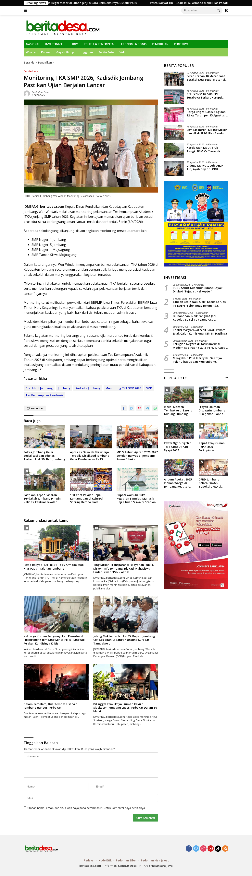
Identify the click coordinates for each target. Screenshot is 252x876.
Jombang (64, 388)
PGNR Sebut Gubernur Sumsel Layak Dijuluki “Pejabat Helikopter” (197, 289)
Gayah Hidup (65, 52)
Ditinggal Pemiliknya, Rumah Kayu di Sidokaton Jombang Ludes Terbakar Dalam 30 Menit (125, 707)
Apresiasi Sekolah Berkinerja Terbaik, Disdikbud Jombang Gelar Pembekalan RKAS (89, 455)
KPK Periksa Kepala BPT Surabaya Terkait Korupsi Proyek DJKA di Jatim (204, 95)
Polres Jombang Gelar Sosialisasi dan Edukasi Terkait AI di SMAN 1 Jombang (44, 455)
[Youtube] (211, 848)
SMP (149, 388)
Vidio (123, 52)
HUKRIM (73, 44)
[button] (218, 10)
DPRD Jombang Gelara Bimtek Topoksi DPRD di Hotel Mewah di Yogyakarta (210, 483)
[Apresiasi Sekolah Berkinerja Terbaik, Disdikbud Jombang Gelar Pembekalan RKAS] (91, 436)
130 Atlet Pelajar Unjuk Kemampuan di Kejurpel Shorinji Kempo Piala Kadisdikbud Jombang (86, 498)
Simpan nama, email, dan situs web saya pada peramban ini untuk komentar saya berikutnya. (86, 808)
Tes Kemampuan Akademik (44, 395)
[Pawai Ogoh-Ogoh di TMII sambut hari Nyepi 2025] (179, 431)
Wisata (31, 52)
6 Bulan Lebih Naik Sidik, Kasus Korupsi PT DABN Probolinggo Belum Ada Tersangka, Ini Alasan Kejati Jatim (199, 303)
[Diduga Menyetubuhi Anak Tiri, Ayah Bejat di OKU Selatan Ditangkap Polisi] (174, 168)
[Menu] (26, 10)
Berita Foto (106, 52)
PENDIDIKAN (160, 44)
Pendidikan (31, 71)
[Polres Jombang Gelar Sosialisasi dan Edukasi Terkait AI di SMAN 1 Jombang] (44, 436)
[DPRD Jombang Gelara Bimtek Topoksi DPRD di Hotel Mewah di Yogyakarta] (213, 467)
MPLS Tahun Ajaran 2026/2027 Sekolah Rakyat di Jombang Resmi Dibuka (137, 455)
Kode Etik (105, 860)
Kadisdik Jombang (87, 388)
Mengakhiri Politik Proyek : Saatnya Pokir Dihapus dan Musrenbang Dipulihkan (197, 359)
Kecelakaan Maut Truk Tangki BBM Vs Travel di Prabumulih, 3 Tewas (203, 149)
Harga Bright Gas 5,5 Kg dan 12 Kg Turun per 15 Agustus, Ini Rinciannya (206, 113)
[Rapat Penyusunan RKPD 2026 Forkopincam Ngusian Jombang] (213, 431)
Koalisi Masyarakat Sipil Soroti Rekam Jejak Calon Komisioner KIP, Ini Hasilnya (200, 331)
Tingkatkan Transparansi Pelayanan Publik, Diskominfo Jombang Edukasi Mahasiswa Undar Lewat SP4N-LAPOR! (123, 568)
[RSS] (225, 848)
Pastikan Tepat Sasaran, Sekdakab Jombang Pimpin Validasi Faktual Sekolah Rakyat (42, 498)
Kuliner (46, 52)
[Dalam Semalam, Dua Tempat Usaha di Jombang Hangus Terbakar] (56, 682)
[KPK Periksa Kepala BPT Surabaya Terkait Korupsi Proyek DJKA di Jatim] (174, 96)
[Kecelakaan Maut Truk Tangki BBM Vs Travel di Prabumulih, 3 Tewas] (174, 150)
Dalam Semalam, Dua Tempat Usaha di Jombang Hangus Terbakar (51, 705)
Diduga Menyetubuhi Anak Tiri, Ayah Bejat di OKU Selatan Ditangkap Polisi (205, 167)
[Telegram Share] (147, 408)
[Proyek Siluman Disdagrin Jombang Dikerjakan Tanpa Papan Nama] (213, 394)
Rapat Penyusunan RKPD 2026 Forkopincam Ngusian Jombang (212, 447)
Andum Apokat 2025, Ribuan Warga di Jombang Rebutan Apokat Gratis (178, 483)
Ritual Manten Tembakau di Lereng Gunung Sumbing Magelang (178, 410)
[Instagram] (203, 848)
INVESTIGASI (53, 44)
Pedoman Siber (126, 860)
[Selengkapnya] (226, 377)
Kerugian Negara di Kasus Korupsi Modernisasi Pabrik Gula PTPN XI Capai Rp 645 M (199, 345)
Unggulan (86, 52)
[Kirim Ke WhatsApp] (155, 408)
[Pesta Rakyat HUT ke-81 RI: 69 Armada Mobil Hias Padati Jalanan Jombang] (56, 543)
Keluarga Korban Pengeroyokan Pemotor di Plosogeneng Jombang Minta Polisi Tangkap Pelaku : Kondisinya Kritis (54, 639)
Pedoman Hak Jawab (155, 860)
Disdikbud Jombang (39, 388)
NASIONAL (33, 44)
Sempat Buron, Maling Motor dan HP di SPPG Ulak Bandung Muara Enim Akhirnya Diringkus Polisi (207, 131)
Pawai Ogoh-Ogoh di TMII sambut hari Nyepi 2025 (178, 447)
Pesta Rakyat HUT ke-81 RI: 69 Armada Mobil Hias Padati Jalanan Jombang (158, 3)
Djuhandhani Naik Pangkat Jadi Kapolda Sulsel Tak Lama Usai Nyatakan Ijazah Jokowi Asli (194, 317)
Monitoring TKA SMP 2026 (123, 388)
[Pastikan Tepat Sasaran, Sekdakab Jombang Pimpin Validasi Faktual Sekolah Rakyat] (44, 479)
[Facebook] (189, 848)
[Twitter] (196, 848)
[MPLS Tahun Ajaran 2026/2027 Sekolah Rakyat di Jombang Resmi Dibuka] (137, 436)
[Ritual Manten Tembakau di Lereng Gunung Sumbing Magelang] (179, 394)
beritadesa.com (40, 92)
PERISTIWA (181, 44)
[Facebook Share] (124, 408)
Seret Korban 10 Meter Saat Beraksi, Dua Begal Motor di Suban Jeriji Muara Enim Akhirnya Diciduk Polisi (206, 77)
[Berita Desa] (63, 27)
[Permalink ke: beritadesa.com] (27, 93)
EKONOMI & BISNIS (133, 44)
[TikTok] (218, 849)
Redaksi (89, 860)
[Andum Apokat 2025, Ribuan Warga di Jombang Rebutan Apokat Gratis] (179, 467)
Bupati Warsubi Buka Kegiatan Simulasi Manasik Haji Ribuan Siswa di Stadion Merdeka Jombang (136, 498)
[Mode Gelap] (226, 10)
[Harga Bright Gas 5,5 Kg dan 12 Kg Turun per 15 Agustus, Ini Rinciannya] (174, 114)
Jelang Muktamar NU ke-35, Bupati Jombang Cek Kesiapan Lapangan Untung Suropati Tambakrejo (124, 639)
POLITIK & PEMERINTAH (100, 44)
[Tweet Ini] (131, 408)
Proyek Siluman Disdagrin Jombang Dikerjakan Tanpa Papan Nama (212, 410)
